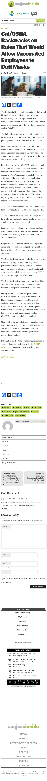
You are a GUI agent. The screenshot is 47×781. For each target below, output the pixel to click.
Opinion (23, 738)
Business (5, 28)
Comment (5, 526)
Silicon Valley (22, 630)
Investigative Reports (23, 743)
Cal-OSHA (37, 408)
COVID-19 (22, 634)
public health (8, 416)
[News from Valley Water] (24, 13)
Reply (6, 509)
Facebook (37, 773)
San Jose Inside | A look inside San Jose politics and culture (23, 727)
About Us (35, 772)
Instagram (23, 775)
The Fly (23, 747)
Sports (23, 751)
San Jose (22, 621)
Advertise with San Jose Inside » (23, 642)
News (28, 408)
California (7, 412)
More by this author (39, 422)
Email (6, 563)
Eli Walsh (8, 72)
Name (6, 555)
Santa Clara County (22, 613)
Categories (8, 21)
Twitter (42, 773)
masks (35, 412)
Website (4, 572)
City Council (22, 617)
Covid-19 (18, 408)
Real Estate (23, 756)
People (23, 760)
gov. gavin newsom (22, 412)
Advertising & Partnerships (13, 773)
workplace (21, 416)
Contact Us (24, 773)
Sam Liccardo (22, 626)
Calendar (23, 765)
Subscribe (31, 773)
